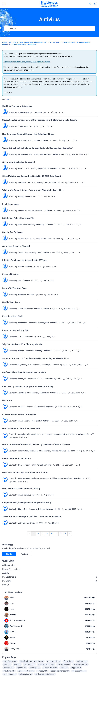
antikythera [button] (44, 393)
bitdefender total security (31, 661)
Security (34, 668)
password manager (60, 671)
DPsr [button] (46, 182)
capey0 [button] (21, 351)
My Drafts (49, 581)
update (21, 668)
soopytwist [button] (22, 323)
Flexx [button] (37, 140)
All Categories (8, 565)
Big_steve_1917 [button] (24, 365)
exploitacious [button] (43, 168)
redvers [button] (21, 238)
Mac (64, 668)
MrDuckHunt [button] (23, 154)
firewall (68, 661)
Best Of (5, 585)
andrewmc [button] (22, 523)
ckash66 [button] (21, 407)
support (76, 668)
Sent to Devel (50, 668)
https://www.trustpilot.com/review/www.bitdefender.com (26, 62)
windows (9, 671)
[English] (49, 4)
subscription (25, 674)
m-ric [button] (20, 140)
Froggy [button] (20, 196)
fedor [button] (12, 609)
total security (80, 664)
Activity (5, 573)
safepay (42, 671)
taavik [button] (20, 309)
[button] (8, 99)
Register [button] (24, 554)
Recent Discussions (11, 569)
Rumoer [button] (21, 337)
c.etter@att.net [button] (24, 182)
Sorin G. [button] (40, 210)
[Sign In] (95, 4)
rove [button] (19, 281)
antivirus (29, 664)
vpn (17, 664)
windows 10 (53, 661)
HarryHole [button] (22, 393)
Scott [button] (12, 603)
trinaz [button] (20, 421)
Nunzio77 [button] (14, 632)
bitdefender (10, 661)
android (8, 668)
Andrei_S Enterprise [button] (17, 620)
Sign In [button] (9, 554)
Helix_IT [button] (21, 168)
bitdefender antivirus (45, 674)
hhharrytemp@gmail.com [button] (28, 478)
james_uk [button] (22, 379)
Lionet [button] (40, 238)
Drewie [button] (20, 253)
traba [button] (20, 225)
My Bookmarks (49, 577)
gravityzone (9, 674)
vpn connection (26, 671)
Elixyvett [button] (21, 509)
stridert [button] (39, 421)
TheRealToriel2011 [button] (26, 112)
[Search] (90, 4)
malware (82, 661)
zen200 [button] (21, 210)
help (7, 664)
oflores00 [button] (22, 295)
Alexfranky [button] (40, 225)
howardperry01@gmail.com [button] (29, 434)
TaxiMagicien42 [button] (16, 626)
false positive (79, 671)
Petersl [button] (12, 637)
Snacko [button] (21, 267)
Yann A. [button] (13, 643)
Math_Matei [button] (14, 649)
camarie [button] (13, 615)
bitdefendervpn (46, 664)
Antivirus (38, 112)
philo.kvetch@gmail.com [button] (28, 451)
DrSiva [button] (20, 126)
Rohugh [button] (39, 309)
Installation (64, 664)
